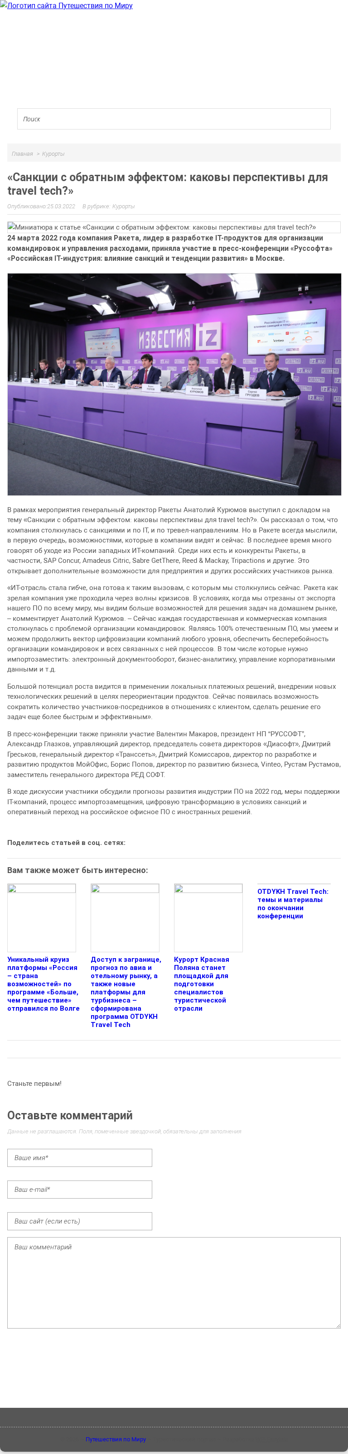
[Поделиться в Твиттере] (215, 842)
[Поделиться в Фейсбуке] (185, 842)
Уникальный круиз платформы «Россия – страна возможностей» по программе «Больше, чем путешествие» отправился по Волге (43, 984)
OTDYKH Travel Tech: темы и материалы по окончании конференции (293, 904)
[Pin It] (231, 842)
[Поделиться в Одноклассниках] (169, 842)
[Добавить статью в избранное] (138, 842)
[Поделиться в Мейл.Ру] (200, 842)
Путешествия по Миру (116, 1439)
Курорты (123, 206)
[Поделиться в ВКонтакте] (154, 842)
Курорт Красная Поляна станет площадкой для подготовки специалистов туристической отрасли (201, 984)
